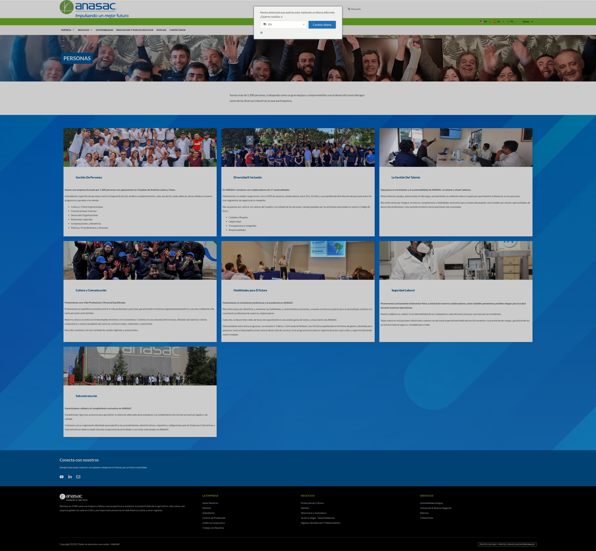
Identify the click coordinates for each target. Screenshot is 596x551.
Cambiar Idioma (322, 24)
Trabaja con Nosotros (213, 527)
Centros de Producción (213, 517)
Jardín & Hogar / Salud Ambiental (318, 517)
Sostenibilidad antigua (431, 503)
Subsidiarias (208, 512)
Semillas (305, 508)
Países (526, 21)
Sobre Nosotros (210, 503)
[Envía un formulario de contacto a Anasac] (79, 477)
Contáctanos (426, 517)
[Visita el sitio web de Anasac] (128, 9)
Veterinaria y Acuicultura (313, 512)
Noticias (424, 512)
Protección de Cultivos (312, 503)
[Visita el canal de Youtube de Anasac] (62, 477)
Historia (206, 508)
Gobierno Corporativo (213, 522)
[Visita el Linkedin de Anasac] (71, 477)
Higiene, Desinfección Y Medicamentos (320, 522)
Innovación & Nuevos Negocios (436, 508)
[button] (68, 30)
